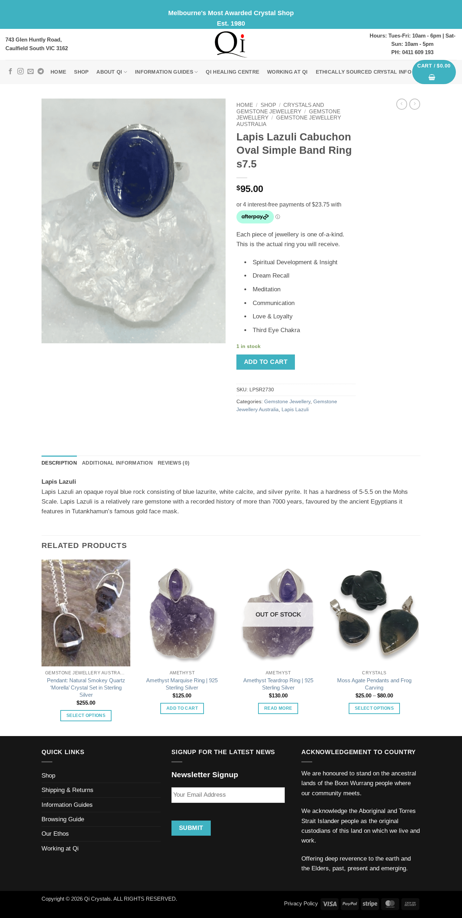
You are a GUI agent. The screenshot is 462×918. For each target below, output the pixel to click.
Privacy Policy (301, 903)
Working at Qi (287, 72)
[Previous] (41, 647)
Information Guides (164, 72)
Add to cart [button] (182, 708)
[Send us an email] (30, 71)
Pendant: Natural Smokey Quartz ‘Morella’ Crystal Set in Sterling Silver (86, 687)
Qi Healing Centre (232, 72)
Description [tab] (59, 463)
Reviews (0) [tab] (173, 463)
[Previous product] (414, 104)
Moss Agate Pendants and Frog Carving (374, 684)
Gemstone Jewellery (287, 401)
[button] (434, 72)
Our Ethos (55, 833)
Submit (191, 828)
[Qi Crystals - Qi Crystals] (231, 44)
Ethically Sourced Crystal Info (363, 72)
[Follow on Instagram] (20, 71)
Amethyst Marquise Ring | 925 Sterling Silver (182, 684)
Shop (81, 72)
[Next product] (401, 104)
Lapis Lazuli (295, 409)
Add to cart (265, 361)
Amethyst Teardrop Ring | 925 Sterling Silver (278, 684)
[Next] (418, 647)
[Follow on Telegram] (41, 71)
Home (58, 72)
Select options (85, 715)
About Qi (109, 72)
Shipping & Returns (67, 790)
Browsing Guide (63, 819)
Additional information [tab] (117, 463)
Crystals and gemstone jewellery (280, 108)
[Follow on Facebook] (10, 71)
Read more (278, 708)
